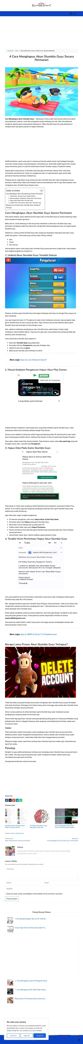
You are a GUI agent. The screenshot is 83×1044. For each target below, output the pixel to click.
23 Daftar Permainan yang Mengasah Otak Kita (38, 826)
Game (13, 833)
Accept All (40, 1036)
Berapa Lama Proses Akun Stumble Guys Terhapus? (23, 205)
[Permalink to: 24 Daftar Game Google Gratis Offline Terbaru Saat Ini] (16, 816)
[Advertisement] (41, 32)
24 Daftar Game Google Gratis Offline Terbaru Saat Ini (15, 826)
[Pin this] (13, 800)
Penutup (9, 207)
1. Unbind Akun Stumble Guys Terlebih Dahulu (22, 196)
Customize (13, 1036)
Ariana (20, 847)
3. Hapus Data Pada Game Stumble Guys (21, 200)
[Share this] (6, 800)
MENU (74, 14)
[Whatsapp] (20, 800)
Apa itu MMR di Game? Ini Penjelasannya (39, 634)
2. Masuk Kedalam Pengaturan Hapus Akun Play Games (25, 198)
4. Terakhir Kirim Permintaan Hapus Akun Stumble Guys (25, 203)
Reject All (27, 1036)
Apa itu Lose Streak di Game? (34, 359)
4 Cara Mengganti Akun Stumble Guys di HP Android (62, 839)
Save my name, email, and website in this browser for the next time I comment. (35, 894)
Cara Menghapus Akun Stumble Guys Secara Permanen (24, 194)
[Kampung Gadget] (41, 4)
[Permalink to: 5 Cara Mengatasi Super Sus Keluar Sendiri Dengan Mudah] (66, 816)
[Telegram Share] (17, 800)
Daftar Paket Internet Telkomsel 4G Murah (17, 839)
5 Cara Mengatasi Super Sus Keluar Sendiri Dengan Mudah (64, 826)
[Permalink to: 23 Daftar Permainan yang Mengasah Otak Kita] (41, 816)
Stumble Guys (19, 833)
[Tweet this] (10, 800)
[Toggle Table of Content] (40, 190)
